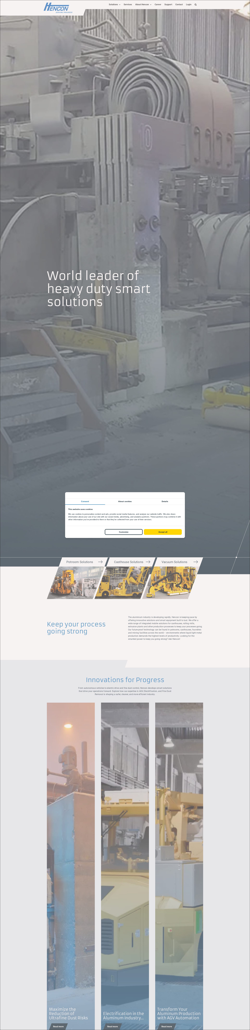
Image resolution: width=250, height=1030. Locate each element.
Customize (123, 532)
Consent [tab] (85, 501)
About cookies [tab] (125, 501)
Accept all (162, 532)
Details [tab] (165, 501)
